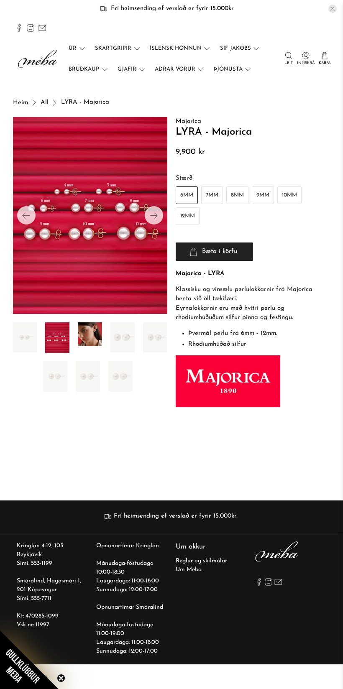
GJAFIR (127, 69)
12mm (187, 216)
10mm (289, 195)
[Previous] (26, 215)
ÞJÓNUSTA (228, 69)
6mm (186, 195)
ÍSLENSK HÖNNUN (176, 48)
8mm (237, 195)
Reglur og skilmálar (201, 561)
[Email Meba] (42, 28)
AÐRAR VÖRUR (175, 69)
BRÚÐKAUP (84, 69)
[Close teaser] (61, 678)
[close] (332, 9)
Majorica (188, 121)
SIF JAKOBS (235, 48)
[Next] (154, 215)
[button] (29, 659)
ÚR (73, 48)
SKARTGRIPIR (113, 48)
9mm (262, 195)
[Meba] (38, 59)
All (45, 103)
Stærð (184, 178)
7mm (212, 195)
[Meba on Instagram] (30, 28)
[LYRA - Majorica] (90, 215)
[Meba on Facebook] (19, 28)
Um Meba (189, 570)
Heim (20, 103)
